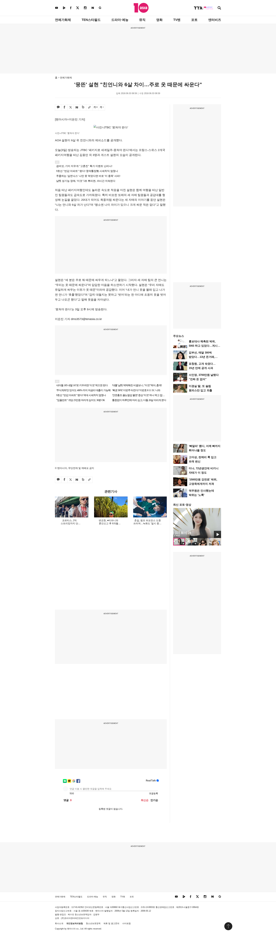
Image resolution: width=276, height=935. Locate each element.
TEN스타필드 (91, 20)
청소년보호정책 (93, 923)
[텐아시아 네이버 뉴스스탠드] (93, 7)
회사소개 (59, 923)
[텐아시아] (141, 8)
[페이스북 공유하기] (64, 107)
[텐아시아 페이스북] (70, 7)
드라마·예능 (119, 20)
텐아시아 (71, 929)
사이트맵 (126, 923)
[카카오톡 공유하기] (58, 107)
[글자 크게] (95, 107)
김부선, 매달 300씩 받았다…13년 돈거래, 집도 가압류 (202, 357)
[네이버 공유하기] (77, 107)
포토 (194, 20)
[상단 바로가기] (228, 926)
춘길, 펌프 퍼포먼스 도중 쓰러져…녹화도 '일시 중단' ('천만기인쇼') (147, 523)
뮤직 (142, 20)
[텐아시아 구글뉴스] (100, 7)
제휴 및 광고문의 (111, 923)
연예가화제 (63, 20)
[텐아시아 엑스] (77, 7)
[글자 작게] (102, 107)
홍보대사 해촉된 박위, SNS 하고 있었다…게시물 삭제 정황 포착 (204, 346)
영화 (159, 20)
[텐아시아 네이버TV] (64, 7)
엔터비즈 (214, 20)
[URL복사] (89, 107)
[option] (197, 523)
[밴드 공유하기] (83, 107)
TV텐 (176, 20)
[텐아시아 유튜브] (56, 7)
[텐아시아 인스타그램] (85, 7)
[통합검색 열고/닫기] (219, 8)
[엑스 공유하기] (70, 107)
